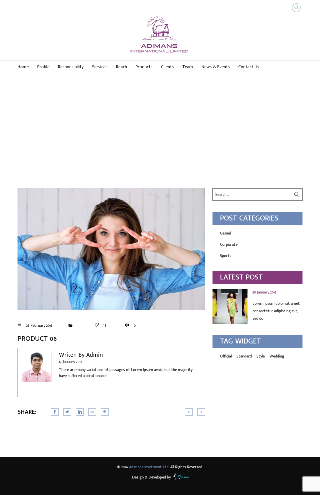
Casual (225, 233)
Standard (244, 356)
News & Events (216, 67)
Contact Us (248, 67)
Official (226, 356)
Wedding (277, 356)
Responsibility (71, 67)
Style (260, 356)
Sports (225, 255)
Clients (167, 67)
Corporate (229, 244)
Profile (43, 67)
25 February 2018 (38, 325)
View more (257, 306)
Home (23, 67)
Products (144, 67)
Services (100, 67)
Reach (121, 67)
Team (187, 67)
